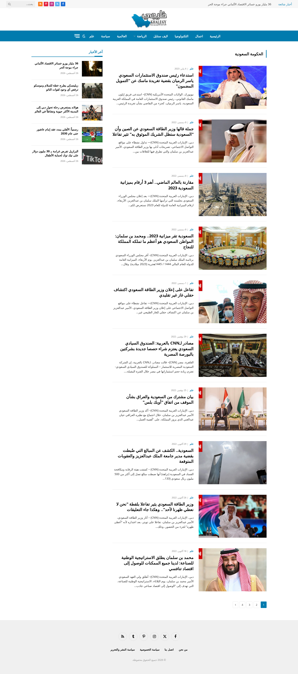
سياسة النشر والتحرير (122, 649)
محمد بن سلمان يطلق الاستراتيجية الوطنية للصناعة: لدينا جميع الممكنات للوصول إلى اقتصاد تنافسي (157, 563)
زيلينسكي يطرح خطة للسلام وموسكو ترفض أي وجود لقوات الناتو (56, 87)
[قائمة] (77, 36)
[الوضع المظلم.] (83, 36)
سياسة (105, 36)
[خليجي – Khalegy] (149, 19)
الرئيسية (215, 36)
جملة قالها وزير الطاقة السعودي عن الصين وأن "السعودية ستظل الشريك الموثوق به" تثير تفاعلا (153, 131)
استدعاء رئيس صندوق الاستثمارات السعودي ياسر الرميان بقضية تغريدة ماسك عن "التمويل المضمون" (155, 80)
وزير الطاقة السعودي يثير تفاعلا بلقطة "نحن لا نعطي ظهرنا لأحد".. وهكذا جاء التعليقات (155, 506)
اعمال (199, 36)
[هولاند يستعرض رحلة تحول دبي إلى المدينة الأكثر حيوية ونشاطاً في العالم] (92, 113)
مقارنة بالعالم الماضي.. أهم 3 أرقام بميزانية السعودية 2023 (157, 184)
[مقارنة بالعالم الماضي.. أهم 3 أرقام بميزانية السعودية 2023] (233, 194)
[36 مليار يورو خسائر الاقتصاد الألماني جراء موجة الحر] (92, 69)
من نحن (183, 649)
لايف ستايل (160, 36)
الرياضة (142, 36)
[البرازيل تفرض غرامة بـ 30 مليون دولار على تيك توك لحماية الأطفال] (92, 156)
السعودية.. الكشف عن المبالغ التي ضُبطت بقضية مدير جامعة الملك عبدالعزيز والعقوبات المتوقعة (156, 456)
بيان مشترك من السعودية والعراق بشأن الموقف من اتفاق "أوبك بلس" (160, 399)
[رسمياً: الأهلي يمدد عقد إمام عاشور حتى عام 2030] (92, 135)
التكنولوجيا (181, 36)
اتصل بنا (169, 649)
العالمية (122, 36)
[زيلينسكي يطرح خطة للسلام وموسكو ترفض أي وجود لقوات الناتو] (92, 91)
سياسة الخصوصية (150, 649)
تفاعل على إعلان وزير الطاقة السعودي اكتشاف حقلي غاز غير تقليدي (154, 292)
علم (91, 36)
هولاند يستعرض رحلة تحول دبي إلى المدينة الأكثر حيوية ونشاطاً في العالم (56, 109)
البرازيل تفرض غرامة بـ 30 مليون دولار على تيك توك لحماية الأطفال (55, 153)
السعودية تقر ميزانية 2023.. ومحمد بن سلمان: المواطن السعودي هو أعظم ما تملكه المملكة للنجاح (154, 241)
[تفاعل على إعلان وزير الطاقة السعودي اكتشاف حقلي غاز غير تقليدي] (233, 301)
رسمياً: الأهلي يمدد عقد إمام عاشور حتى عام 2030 (57, 131)
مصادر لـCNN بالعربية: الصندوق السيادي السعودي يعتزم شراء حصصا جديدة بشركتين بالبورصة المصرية (157, 348)
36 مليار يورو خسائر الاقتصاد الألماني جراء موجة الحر (239, 4)
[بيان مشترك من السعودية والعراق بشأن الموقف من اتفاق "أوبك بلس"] (233, 409)
